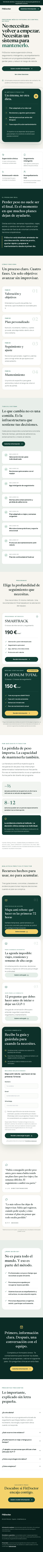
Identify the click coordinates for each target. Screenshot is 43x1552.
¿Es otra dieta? (8, 1412)
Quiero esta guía (20, 975)
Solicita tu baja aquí (31, 1141)
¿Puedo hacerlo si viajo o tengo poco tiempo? (17, 1441)
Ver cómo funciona (21, 74)
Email (7, 1091)
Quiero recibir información (20, 69)
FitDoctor (6, 8)
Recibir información (20, 659)
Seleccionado (20, 931)
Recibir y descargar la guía (20, 1136)
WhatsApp (8, 1101)
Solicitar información (28, 9)
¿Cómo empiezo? (9, 1466)
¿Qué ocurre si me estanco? (13, 1432)
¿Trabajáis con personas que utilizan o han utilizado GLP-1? (19, 1450)
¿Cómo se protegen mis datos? (14, 1459)
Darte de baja (12, 1546)
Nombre (7, 1082)
